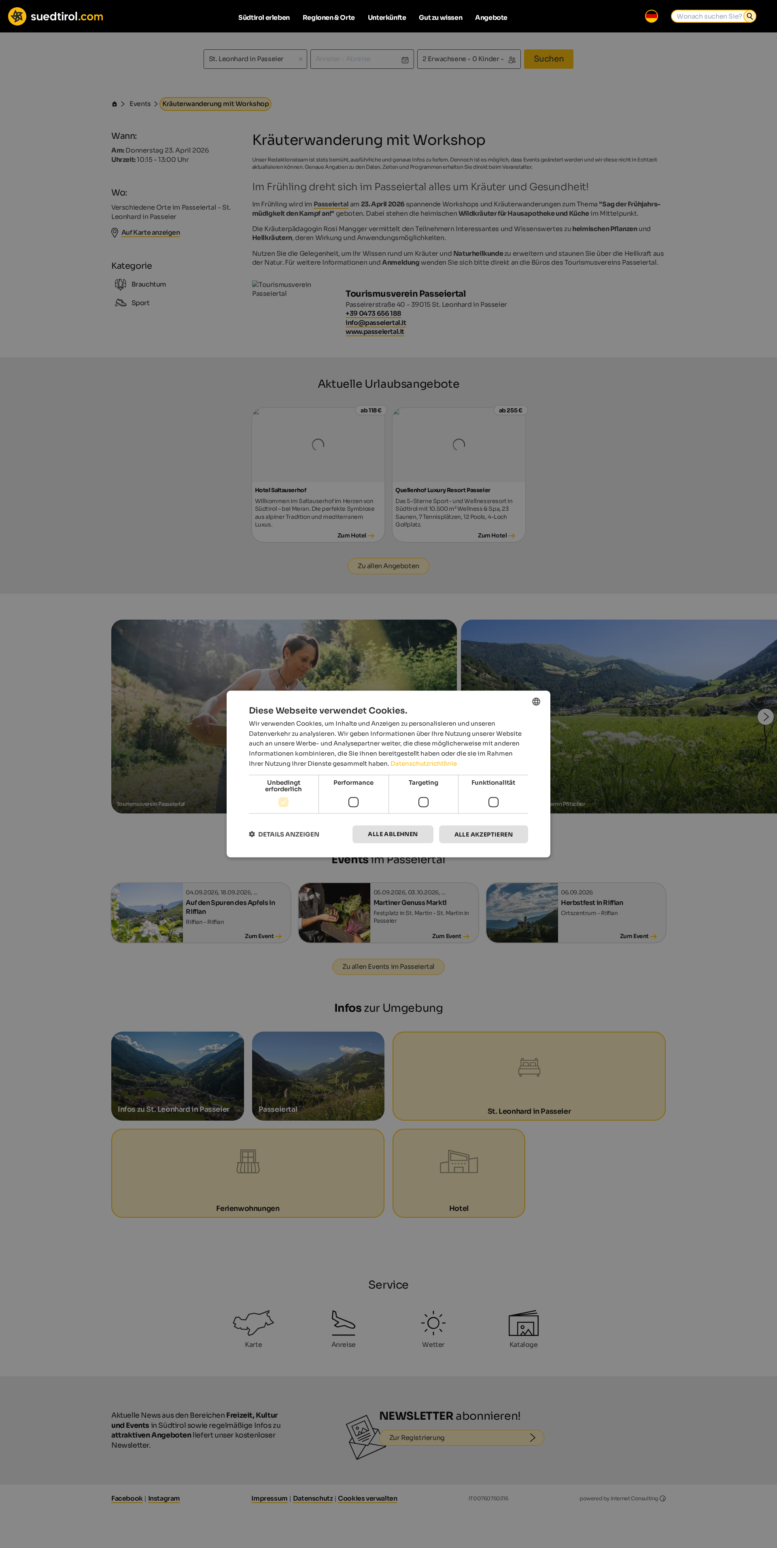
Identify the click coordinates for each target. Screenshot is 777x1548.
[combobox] (536, 701)
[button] (284, 834)
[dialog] (388, 774)
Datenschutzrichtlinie (424, 763)
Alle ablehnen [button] (393, 833)
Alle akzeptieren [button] (483, 834)
